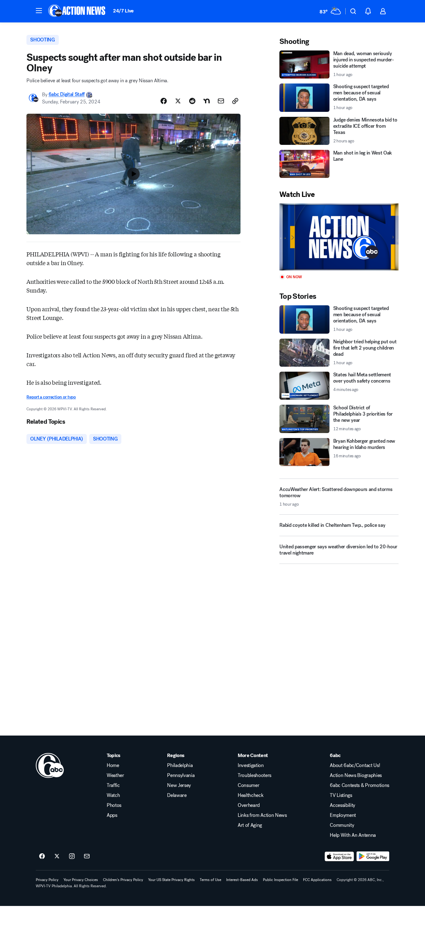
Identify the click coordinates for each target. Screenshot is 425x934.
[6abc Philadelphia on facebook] (42, 856)
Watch (113, 795)
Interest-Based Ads (242, 880)
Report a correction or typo (51, 397)
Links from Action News (262, 815)
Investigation (251, 765)
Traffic (113, 785)
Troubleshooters (254, 775)
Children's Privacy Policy (123, 880)
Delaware (176, 795)
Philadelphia (180, 765)
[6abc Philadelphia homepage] (77, 11)
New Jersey (179, 785)
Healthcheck (250, 795)
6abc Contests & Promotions (359, 785)
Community (342, 825)
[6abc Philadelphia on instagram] (72, 856)
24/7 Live (123, 10)
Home (113, 765)
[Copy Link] (235, 101)
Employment (343, 815)
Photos (114, 805)
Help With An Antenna (353, 835)
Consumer (248, 785)
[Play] (338, 236)
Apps (112, 815)
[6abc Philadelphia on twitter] (57, 856)
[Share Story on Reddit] (192, 101)
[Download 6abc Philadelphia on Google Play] (373, 856)
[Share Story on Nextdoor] (206, 101)
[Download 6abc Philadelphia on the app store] (339, 856)
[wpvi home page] (50, 765)
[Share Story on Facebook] (163, 101)
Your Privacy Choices (80, 880)
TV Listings (341, 795)
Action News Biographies (356, 775)
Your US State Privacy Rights (171, 880)
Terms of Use (210, 880)
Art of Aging (250, 825)
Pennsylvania (180, 775)
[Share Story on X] (178, 101)
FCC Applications (317, 880)
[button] (38, 10)
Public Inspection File (280, 880)
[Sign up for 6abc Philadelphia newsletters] (87, 856)
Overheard (249, 805)
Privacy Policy (47, 880)
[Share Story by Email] (221, 101)
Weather (115, 775)
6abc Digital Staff (67, 94)
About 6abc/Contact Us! (355, 765)
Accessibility (342, 805)
